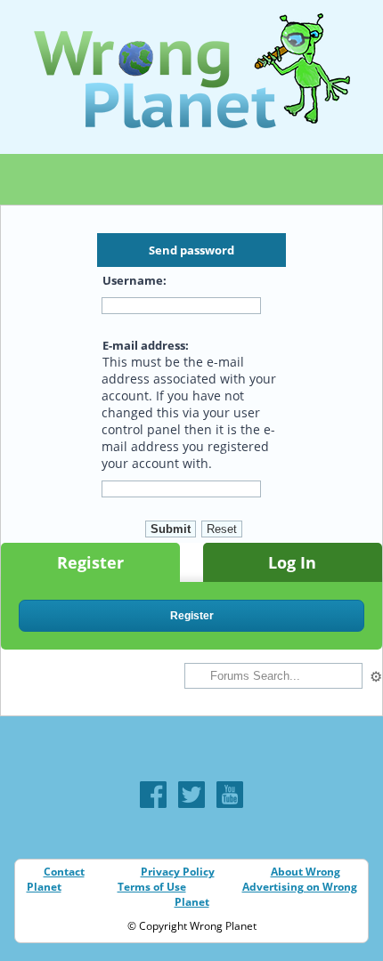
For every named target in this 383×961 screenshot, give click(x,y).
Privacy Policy (178, 871)
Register (90, 562)
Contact (64, 871)
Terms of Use (152, 886)
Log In (292, 562)
